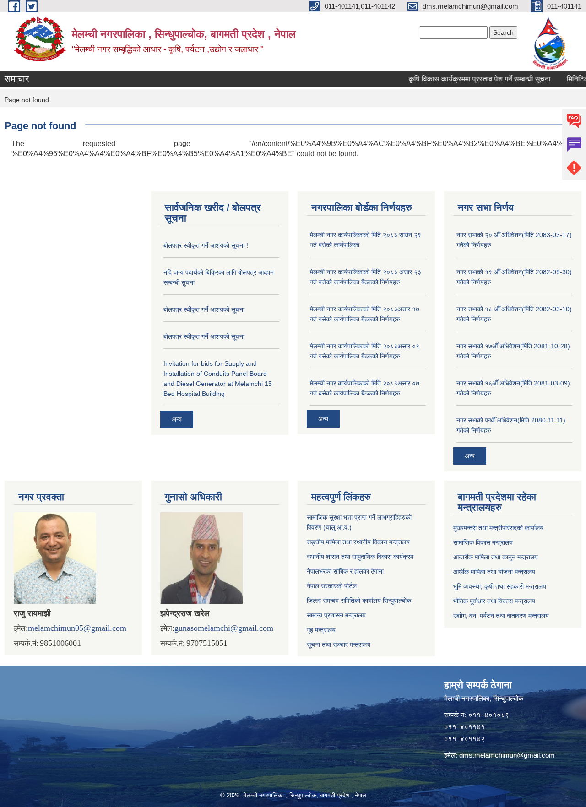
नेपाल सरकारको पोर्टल (332, 586)
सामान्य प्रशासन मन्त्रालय (336, 615)
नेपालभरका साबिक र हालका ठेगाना (345, 571)
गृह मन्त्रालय (321, 630)
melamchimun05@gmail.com (77, 628)
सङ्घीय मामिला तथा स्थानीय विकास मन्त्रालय (358, 542)
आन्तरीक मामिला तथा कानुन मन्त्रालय (495, 557)
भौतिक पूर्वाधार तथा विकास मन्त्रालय (494, 601)
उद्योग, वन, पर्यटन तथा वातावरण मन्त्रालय (501, 615)
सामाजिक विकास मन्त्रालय (483, 542)
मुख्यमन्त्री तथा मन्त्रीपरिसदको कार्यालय (498, 527)
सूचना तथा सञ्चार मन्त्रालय (338, 644)
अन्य (177, 419)
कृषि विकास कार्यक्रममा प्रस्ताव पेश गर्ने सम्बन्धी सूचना (469, 79)
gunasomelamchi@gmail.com (223, 628)
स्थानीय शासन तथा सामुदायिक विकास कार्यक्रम (360, 556)
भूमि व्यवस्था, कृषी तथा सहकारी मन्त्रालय (499, 586)
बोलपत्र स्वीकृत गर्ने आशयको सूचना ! (205, 245)
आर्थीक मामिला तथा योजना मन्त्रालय (494, 571)
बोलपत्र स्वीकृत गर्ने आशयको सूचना (203, 309)
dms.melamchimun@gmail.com (507, 755)
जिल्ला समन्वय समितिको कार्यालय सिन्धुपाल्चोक (359, 600)
